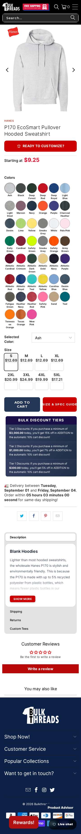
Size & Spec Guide (60, 404)
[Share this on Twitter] (22, 516)
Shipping (16, 611)
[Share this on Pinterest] (46, 516)
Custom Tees (19, 628)
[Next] (73, 70)
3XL (26, 377)
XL (57, 358)
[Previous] (7, 70)
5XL (57, 377)
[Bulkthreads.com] (11, 7)
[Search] (56, 6)
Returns (15, 620)
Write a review (40, 669)
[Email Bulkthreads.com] (28, 790)
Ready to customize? (43, 146)
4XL (41, 377)
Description (18, 537)
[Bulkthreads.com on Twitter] (52, 790)
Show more (23, 599)
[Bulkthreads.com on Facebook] (36, 790)
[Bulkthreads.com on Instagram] (44, 790)
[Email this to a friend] (58, 516)
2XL (11, 377)
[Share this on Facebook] (34, 516)
